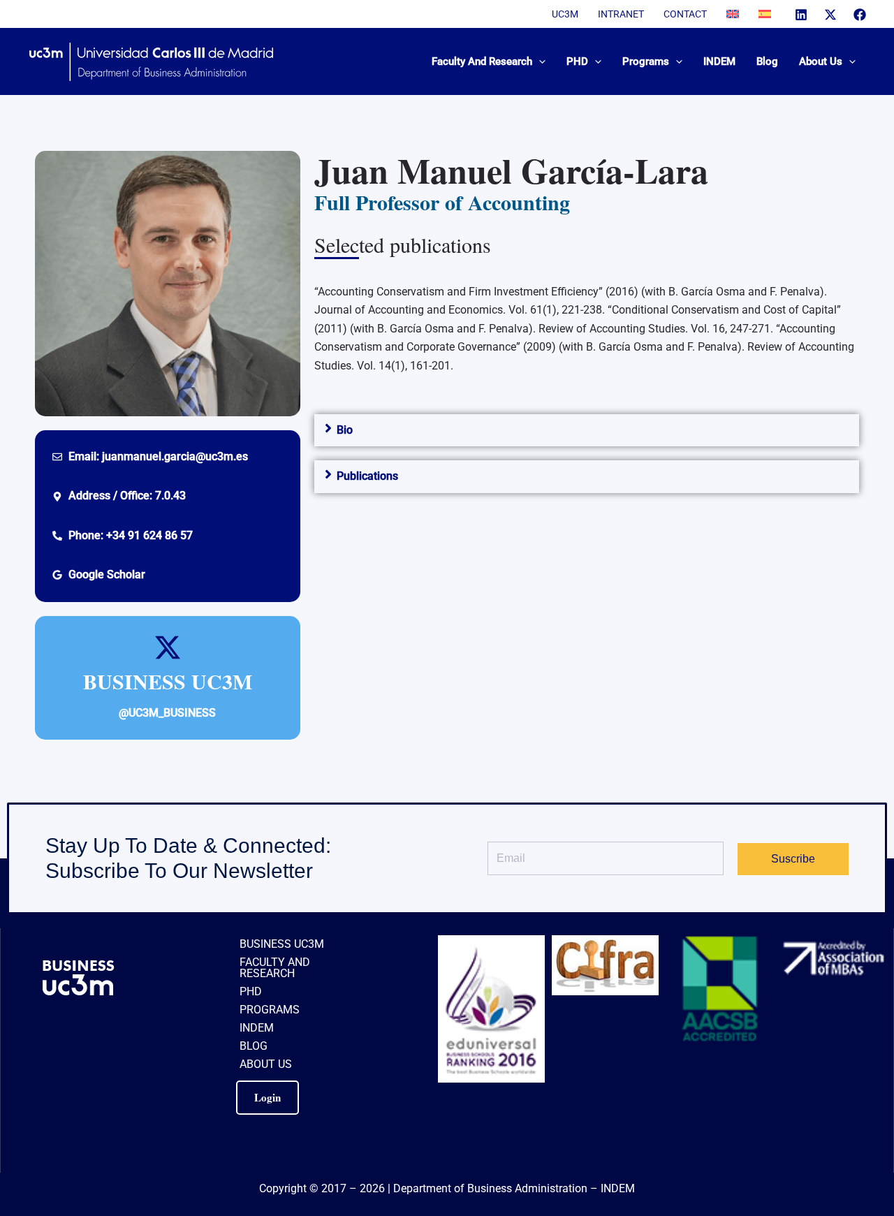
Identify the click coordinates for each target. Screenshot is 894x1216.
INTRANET (621, 14)
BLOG (254, 1046)
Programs (645, 61)
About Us (820, 61)
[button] (538, 61)
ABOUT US (266, 1064)
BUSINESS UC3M (167, 681)
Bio (345, 430)
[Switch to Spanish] (765, 14)
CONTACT (685, 14)
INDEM (719, 61)
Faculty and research (482, 61)
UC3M (565, 14)
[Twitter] (830, 14)
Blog (767, 61)
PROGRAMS (270, 1009)
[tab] (586, 430)
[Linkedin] (801, 14)
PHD (577, 61)
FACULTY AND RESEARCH (275, 967)
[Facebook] (859, 14)
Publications (367, 476)
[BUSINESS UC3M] (168, 647)
